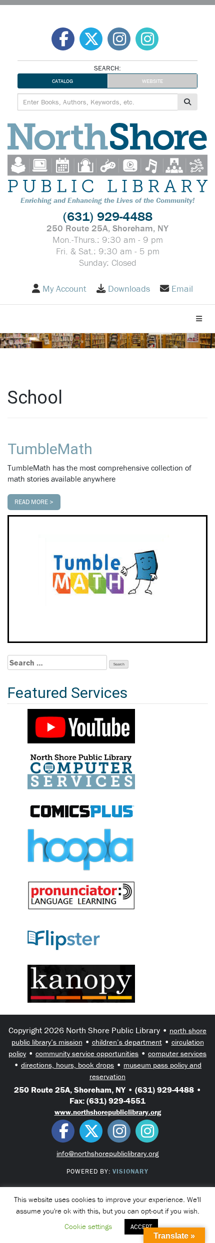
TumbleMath (50, 449)
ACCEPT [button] (141, 1227)
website (152, 80)
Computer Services (177, 1053)
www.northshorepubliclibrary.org (107, 1112)
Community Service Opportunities (87, 1053)
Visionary (130, 1171)
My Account (64, 288)
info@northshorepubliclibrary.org (107, 1153)
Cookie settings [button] (88, 1226)
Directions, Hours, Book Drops (67, 1065)
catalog (62, 80)
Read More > (34, 502)
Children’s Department (127, 1042)
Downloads (129, 288)
